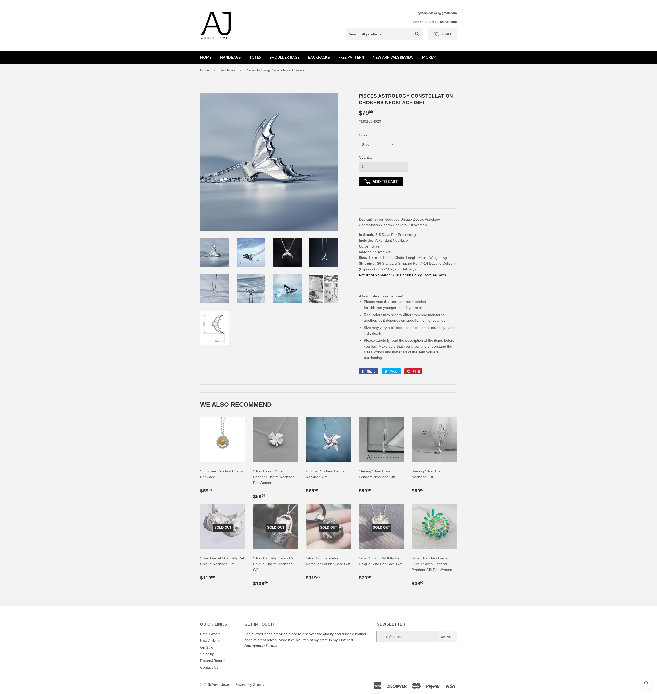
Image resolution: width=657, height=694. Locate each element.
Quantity (365, 157)
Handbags (230, 57)
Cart (446, 34)
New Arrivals (210, 641)
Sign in (417, 22)
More (427, 57)
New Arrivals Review (393, 57)
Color (363, 135)
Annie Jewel (221, 685)
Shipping (207, 654)
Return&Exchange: (375, 275)
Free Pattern (351, 57)
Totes (255, 57)
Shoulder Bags (284, 57)
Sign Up (447, 637)
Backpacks (319, 57)
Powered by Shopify (249, 685)
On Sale (206, 647)
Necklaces (227, 70)
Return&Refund (212, 661)
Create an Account (443, 22)
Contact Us (209, 667)
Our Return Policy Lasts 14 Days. (420, 275)
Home (205, 57)
